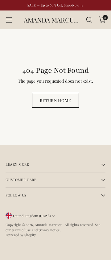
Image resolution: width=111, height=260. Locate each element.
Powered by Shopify (21, 235)
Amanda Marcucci (49, 224)
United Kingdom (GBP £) (32, 215)
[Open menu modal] (8, 20)
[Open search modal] (89, 20)
